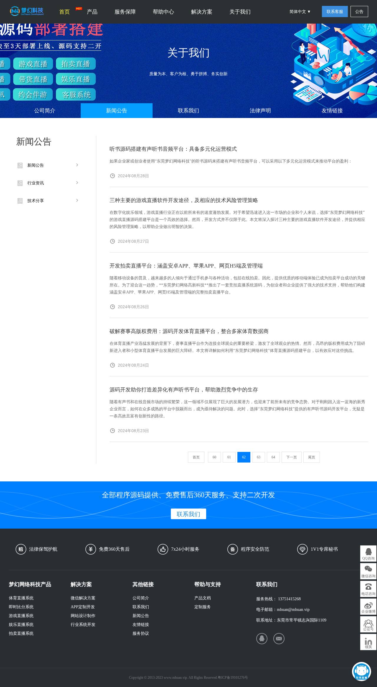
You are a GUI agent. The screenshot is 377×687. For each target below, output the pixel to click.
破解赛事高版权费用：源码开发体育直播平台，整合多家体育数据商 (189, 331)
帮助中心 (163, 12)
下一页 (291, 457)
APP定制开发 (83, 607)
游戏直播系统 (21, 616)
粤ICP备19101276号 (233, 677)
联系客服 (335, 11)
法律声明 (260, 111)
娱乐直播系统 (21, 624)
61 (229, 457)
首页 (64, 12)
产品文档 (202, 598)
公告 (359, 11)
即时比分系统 (21, 607)
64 (273, 457)
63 (258, 457)
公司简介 (44, 111)
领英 (368, 647)
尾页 (311, 457)
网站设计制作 (83, 616)
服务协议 (141, 633)
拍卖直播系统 (21, 633)
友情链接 (332, 111)
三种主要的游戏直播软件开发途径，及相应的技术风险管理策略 (184, 200)
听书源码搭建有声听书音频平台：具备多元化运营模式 (173, 149)
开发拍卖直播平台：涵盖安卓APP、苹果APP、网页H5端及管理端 (186, 266)
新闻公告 (116, 111)
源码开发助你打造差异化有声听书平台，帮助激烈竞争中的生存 (184, 390)
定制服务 (202, 607)
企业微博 (368, 611)
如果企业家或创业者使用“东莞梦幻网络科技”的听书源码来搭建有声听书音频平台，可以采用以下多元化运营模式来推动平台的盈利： (231, 161)
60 (214, 457)
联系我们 (188, 111)
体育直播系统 (21, 598)
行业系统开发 (83, 624)
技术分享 (35, 201)
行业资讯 (35, 183)
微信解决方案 (83, 598)
